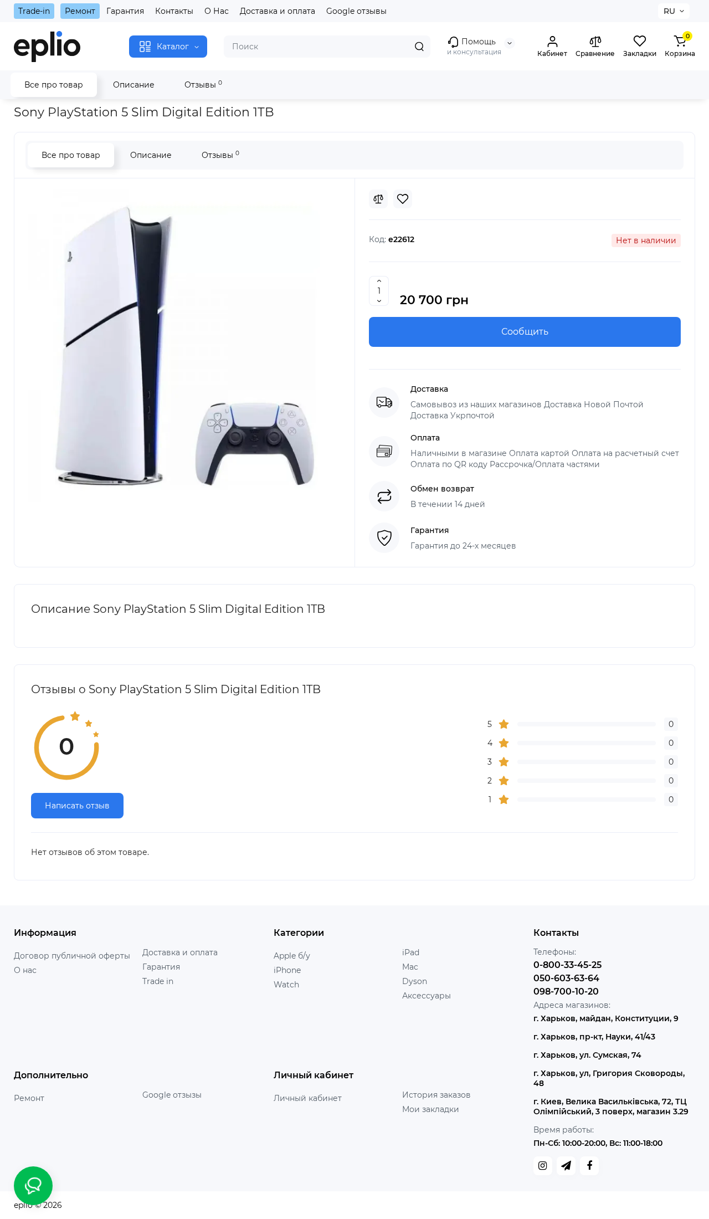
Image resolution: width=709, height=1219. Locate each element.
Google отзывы (356, 11)
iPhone (287, 970)
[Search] (419, 46)
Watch (286, 985)
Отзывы (203, 84)
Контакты (174, 11)
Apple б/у (292, 956)
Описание (134, 85)
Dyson (414, 981)
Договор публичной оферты (72, 956)
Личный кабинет (308, 1098)
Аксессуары (426, 996)
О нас (25, 970)
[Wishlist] (402, 198)
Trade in (157, 981)
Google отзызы (172, 1095)
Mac (410, 967)
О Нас (216, 11)
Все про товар (53, 85)
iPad (410, 952)
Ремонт (80, 11)
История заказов (436, 1095)
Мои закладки (430, 1109)
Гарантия (125, 11)
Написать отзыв (77, 806)
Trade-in (34, 11)
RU (669, 11)
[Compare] (378, 198)
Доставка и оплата (277, 11)
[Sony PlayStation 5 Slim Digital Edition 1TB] (184, 345)
